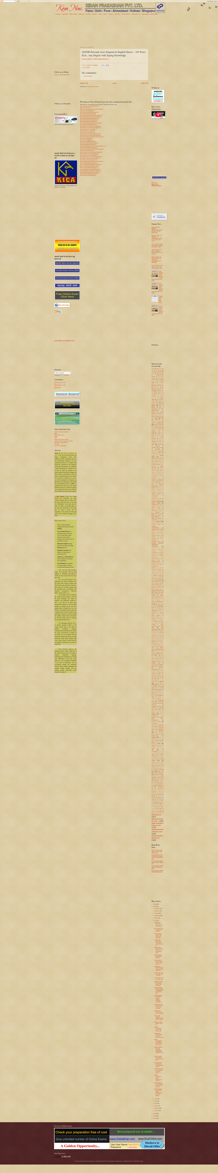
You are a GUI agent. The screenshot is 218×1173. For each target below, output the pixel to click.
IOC (152, 606)
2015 (154, 906)
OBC (162, 676)
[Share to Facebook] (107, 65)
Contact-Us (94, 14)
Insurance (154, 601)
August (156, 918)
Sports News (159, 766)
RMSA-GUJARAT (155, 739)
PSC (161, 706)
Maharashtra (160, 649)
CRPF (55, 436)
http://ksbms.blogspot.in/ (86, 138)
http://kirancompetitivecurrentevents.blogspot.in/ (92, 149)
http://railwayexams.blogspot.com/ (88, 124)
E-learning (58, 14)
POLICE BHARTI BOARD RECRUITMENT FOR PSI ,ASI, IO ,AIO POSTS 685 (157, 230)
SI (161, 759)
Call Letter (110, 14)
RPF (158, 740)
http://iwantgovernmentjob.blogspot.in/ (89, 153)
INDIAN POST (160, 596)
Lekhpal (160, 638)
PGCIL (160, 692)
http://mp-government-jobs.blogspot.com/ (90, 133)
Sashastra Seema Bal (157, 748)
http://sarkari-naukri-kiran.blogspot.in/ (89, 120)
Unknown (58, 387)
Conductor (161, 447)
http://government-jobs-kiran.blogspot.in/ (90, 158)
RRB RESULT (156, 742)
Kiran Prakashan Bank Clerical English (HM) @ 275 (157, 862)
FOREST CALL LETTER (157, 492)
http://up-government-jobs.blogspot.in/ (89, 112)
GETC (160, 504)
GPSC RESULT (155, 510)
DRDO (153, 470)
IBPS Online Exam (59, 435)
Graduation (154, 513)
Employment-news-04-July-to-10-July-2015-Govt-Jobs (158, 1035)
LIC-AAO (156, 644)
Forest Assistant (157, 490)
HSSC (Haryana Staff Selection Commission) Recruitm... (158, 1084)
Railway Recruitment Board (61, 439)
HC (158, 572)
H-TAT (159, 570)
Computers (154, 447)
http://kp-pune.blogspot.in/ (86, 140)
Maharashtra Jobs (156, 185)
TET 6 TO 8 (157, 796)
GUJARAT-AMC (155, 558)
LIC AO (158, 641)
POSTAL (159, 697)
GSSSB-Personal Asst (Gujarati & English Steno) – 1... (158, 1070)
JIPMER (160, 609)
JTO (160, 613)
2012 (154, 1118)
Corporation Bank (155, 450)
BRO (152, 418)
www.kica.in (156, 815)
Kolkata (155, 632)
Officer (162, 681)
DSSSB (159, 472)
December (157, 908)
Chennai (154, 441)
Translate (66, 375)
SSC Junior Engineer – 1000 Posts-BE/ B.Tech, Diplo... (158, 1017)
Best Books (88, 14)
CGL (160, 438)
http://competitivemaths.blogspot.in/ (89, 163)
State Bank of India (159, 779)
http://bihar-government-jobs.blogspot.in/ (90, 172)
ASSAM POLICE (160, 391)
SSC (153, 771)
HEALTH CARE (157, 575)
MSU (161, 658)
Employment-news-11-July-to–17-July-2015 (158, 1012)
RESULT (161, 731)
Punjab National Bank (157, 712)
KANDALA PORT (155, 618)
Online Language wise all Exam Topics (149, 14)
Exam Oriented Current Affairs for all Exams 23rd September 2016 (157, 267)
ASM (154, 391)
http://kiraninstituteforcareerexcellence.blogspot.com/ (93, 146)
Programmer (154, 706)
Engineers (154, 480)
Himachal (155, 578)
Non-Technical (155, 673)
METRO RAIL (160, 653)
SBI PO (160, 752)
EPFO (153, 481)
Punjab (156, 707)
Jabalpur (155, 607)
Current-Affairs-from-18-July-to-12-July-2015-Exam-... (158, 962)
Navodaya (161, 669)
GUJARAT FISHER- (156, 524)
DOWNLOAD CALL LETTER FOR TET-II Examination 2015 (158, 950)
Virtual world (154, 809)
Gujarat (159, 521)
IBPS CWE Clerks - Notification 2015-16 (158, 930)
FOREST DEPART (156, 493)
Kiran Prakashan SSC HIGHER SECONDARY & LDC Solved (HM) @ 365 (157, 857)
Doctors (160, 469)
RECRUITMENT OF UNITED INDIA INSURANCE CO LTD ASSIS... (158, 1092)
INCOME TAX (159, 589)
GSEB (153, 518)
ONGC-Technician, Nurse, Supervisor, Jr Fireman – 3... (158, 1078)
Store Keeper (156, 782)
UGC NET (157, 800)
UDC (152, 800)
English (160, 480)
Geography (154, 504)
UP (153, 803)
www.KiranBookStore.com (157, 824)
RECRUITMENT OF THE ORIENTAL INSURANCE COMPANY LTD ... (158, 1051)
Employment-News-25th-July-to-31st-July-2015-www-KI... (158, 942)
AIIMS (161, 378)
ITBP (159, 606)
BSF (156, 418)
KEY (157, 623)
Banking (153, 411)
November (157, 911)
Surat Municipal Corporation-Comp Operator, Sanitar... (158, 1064)
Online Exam (81, 14)
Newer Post (84, 83)
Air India (160, 379)
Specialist (159, 765)
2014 (154, 1113)
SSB (160, 769)
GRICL (159, 515)
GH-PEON (154, 506)
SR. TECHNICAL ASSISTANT (158, 768)
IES (152, 589)
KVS (160, 632)
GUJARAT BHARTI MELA (157, 523)
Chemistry (160, 439)
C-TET (159, 421)
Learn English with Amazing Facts (158, 978)
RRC (159, 743)
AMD (155, 387)
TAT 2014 (154, 794)
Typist (153, 799)
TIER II (160, 797)
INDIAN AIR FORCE (157, 590)
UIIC (154, 802)
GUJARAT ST (155, 547)
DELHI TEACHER (160, 463)
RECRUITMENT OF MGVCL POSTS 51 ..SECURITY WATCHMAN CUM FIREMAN (156, 260)
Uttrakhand (161, 805)
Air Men (153, 381)
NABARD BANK (156, 663)
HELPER (161, 576)
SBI (152, 749)
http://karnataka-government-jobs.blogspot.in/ (91, 152)
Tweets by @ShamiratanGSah (61, 74)
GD (161, 498)
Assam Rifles (157, 393)
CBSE (159, 429)
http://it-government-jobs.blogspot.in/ (89, 155)
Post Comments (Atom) (93, 86)
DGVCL (162, 467)
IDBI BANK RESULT (157, 587)
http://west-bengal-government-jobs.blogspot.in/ (91, 109)
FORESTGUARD (155, 495)
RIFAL (160, 737)
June (156, 1098)
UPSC (157, 803)
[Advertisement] (95, 21)
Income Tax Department (60, 445)
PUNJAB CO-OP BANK (157, 710)
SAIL (161, 745)
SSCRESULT (156, 776)
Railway (154, 714)
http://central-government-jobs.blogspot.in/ (90, 170)
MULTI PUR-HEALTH (156, 660)
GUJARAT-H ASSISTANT (157, 563)
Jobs (153, 610)
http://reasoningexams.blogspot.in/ (88, 121)
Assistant (154, 394)
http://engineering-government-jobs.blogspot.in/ (91, 161)
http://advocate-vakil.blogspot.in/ (88, 175)
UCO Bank (159, 799)
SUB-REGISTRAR (160, 783)
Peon (157, 690)
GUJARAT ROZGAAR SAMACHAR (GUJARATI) (158, 544)
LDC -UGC (154, 638)
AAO (153, 371)
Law (158, 635)
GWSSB (153, 570)
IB (155, 580)
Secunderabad (154, 757)
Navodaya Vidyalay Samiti (61, 442)
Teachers (160, 794)
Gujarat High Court (156, 529)
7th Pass (159, 370)
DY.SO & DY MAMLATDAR (157, 473)
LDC (161, 636)
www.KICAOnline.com (157, 820)
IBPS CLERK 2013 (156, 581)
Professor (154, 704)
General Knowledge (156, 501)
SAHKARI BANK (155, 745)
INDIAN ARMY (155, 592)
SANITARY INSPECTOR (157, 746)
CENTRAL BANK (156, 430)
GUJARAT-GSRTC (156, 561)
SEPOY (157, 759)
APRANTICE (156, 390)
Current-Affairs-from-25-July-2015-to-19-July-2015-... (158, 935)
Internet (159, 603)
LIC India (56, 444)
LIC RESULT (161, 643)
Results (104, 14)
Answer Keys (117, 14)
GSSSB (88, 67)
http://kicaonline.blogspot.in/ (87, 150)
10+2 (153, 368)
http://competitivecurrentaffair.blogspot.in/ (90, 169)
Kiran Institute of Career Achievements (158, 625)
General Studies (156, 503)
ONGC (153, 684)
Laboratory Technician (156, 633)
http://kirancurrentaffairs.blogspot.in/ (89, 147)
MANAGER (159, 652)
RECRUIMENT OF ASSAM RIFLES (158, 956)
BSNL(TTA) (157, 419)
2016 (154, 904)
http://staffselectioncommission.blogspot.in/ (91, 116)
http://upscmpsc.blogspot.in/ (87, 110)
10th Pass (159, 368)
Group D (154, 516)
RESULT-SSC (155, 735)
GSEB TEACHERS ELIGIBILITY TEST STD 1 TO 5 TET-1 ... (158, 1042)
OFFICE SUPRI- (155, 681)
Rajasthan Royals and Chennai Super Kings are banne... (158, 983)
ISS (155, 606)
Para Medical (159, 689)
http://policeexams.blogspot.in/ (87, 130)
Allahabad (159, 384)
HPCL (160, 578)
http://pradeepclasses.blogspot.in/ (88, 129)
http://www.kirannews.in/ (86, 107)
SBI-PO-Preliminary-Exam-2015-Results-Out (158, 1029)
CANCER (153, 429)
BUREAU (153, 421)
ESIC (157, 481)
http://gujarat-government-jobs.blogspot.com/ (91, 156)
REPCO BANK (154, 727)
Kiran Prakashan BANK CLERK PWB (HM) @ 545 (157, 867)
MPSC (153, 658)
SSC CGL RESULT (159, 773)
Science (153, 754)
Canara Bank (158, 427)
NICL (160, 672)
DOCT (155, 469)
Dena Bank (155, 464)
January (157, 1110)
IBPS (55, 433)
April (156, 1103)
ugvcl (162, 800)
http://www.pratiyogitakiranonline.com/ (89, 106)
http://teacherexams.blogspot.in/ (88, 113)
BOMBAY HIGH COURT (157, 415)
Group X (160, 516)
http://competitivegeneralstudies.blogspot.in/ (91, 164)
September (157, 915)
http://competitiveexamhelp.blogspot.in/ (89, 166)
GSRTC (159, 518)
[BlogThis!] (103, 65)
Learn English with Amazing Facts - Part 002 (158, 974)
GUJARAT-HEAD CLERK (157, 564)
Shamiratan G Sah (60, 382)
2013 (154, 1116)
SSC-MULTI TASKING (158, 774)
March (156, 1106)
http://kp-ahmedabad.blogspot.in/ (88, 141)
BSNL (162, 418)
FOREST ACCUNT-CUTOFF (158, 489)
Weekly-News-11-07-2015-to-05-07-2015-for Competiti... (158, 1006)
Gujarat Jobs (155, 184)
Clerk (153, 444)
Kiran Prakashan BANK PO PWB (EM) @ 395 (157, 871)
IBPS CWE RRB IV (155, 583)
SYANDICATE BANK (156, 791)
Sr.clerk (155, 769)
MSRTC (157, 658)
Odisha (155, 678)
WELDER (153, 811)
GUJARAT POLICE (156, 541)
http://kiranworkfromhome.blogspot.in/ (89, 143)
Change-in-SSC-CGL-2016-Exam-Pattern (161, 299)
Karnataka (161, 620)
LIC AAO (158, 640)
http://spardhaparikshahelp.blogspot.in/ (89, 118)
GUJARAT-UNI (159, 569)
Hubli (153, 580)
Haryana (153, 572)
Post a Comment (88, 76)
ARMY (162, 390)
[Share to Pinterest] (108, 65)
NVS (158, 676)
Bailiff (160, 404)
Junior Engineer (156, 615)
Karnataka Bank (157, 621)
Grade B (162, 510)
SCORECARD (159, 756)
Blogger (141, 1161)
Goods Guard (156, 507)
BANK (153, 405)
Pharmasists (159, 694)
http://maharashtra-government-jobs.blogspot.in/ (92, 136)
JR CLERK (159, 610)
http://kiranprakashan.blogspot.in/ (88, 144)
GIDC (160, 506)
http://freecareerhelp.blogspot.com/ (88, 159)
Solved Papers (65, 14)
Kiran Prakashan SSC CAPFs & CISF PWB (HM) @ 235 (157, 851)
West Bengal (160, 811)
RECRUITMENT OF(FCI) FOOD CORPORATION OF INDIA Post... (158, 990)
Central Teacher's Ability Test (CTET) (63, 441)
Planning (153, 695)
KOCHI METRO (160, 630)
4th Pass (153, 370)
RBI (160, 721)
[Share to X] (105, 65)
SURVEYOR (159, 789)
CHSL (160, 441)
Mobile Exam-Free (126, 14)
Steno (154, 780)
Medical (153, 653)
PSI (152, 707)
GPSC (159, 509)
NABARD (160, 661)
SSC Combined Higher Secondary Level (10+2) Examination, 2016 (157, 245)
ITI (163, 606)
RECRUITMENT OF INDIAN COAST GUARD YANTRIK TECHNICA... (158, 999)
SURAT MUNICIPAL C (158, 785)
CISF (55, 438)
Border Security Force (157, 416)
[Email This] (102, 65)
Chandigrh (154, 439)
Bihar (160, 413)
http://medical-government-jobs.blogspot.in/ (90, 135)
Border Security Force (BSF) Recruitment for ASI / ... (158, 1058)
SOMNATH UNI (155, 762)
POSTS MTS (154, 700)
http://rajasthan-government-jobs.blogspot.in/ (91, 123)
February (157, 1108)
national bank (154, 664)
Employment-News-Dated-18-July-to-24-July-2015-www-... (158, 968)
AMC (162, 385)
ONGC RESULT (160, 684)
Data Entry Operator (157, 458)
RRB (162, 740)
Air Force (154, 379)
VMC (161, 809)
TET (152, 796)
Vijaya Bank (158, 808)
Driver (157, 470)
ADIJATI (153, 373)
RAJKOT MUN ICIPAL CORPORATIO (158, 719)
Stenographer (161, 780)
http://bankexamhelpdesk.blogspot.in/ (89, 173)
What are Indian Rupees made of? (158, 1023)
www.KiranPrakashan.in (157, 837)
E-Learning (154, 475)
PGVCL (153, 694)
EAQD (160, 475)
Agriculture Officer (160, 373)
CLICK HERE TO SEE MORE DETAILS (95, 59)
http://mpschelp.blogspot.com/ (87, 132)
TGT (163, 796)
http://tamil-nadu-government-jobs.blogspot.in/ (91, 115)
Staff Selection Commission (61, 432)
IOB (161, 604)
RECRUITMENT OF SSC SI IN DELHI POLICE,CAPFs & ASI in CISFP (157, 252)
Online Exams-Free (136, 14)
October (157, 913)
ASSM (158, 399)
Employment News (156, 478)
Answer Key (161, 388)
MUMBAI (154, 661)
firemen (160, 487)
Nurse (153, 676)
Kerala (153, 623)
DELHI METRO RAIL (156, 461)
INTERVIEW (154, 604)
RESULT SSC (159, 734)
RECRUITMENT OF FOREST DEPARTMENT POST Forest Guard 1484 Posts (157, 238)
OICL (156, 683)
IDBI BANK (161, 586)
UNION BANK (161, 802)
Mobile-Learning (73, 14)
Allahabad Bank (155, 385)
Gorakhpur (154, 509)
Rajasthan (154, 717)
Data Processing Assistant (157, 460)
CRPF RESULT (155, 453)
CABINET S (154, 422)
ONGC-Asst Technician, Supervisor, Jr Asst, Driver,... (158, 924)
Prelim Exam (159, 703)
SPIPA (153, 766)
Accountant (158, 372)
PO (158, 695)
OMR (161, 683)
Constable (157, 449)
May (156, 1101)
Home (100, 14)
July (156, 920)
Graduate (157, 512)
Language (154, 635)
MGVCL (156, 655)
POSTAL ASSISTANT (156, 698)
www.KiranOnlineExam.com (157, 830)
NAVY (154, 670)
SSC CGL (161, 771)
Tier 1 (154, 797)
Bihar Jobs (154, 182)
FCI (157, 483)
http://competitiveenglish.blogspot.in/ (89, 167)
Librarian (153, 640)
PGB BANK (154, 692)
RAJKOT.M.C (154, 721)
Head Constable (160, 573)
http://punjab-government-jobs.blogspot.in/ (90, 126)
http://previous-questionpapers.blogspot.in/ (90, 127)
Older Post (144, 83)
